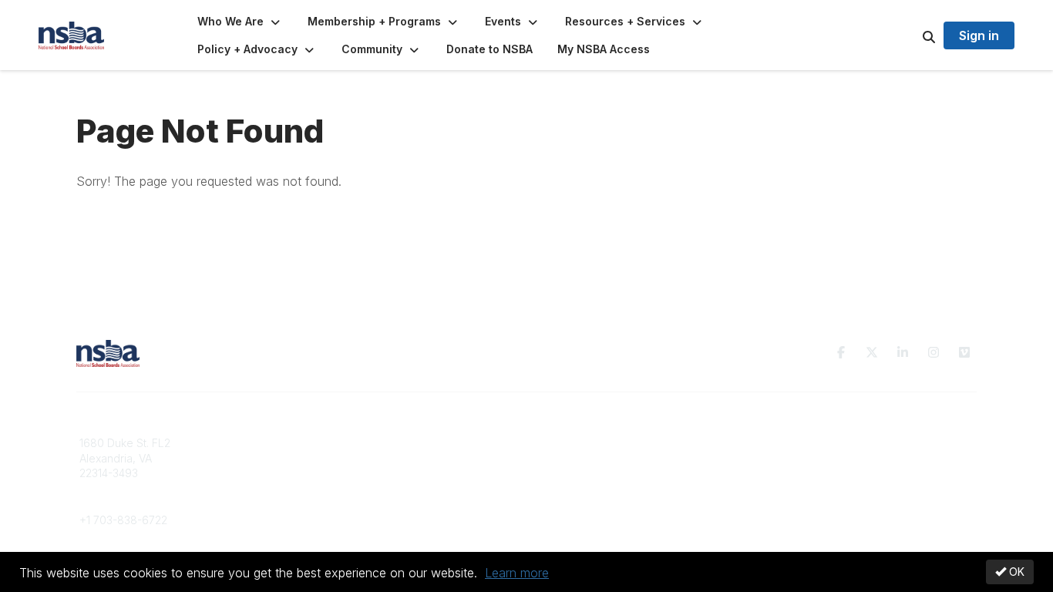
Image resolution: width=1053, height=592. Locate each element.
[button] (240, 21)
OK (1015, 571)
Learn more (517, 572)
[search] (909, 35)
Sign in (979, 35)
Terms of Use (798, 458)
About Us (787, 442)
